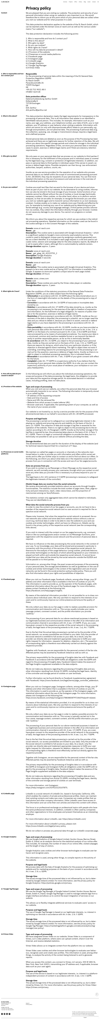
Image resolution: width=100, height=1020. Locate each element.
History (80, 1)
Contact (94, 1)
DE (98, 1)
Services (65, 1)
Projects (71, 1)
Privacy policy (29, 1004)
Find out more (91, 1014)
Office (75, 1)
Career (89, 1)
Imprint (27, 1003)
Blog (85, 1)
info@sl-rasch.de (5, 1007)
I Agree (85, 1017)
